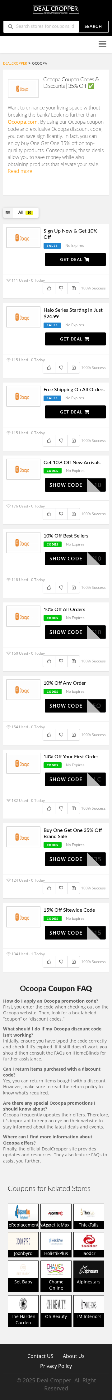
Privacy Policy (56, 1366)
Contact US (40, 1356)
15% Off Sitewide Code (69, 910)
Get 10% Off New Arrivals (72, 462)
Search (93, 27)
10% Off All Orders (64, 609)
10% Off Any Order (65, 683)
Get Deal (72, 259)
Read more (20, 171)
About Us (74, 1356)
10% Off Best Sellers (66, 535)
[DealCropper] (56, 8)
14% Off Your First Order (71, 756)
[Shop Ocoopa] (23, 88)
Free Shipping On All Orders (74, 389)
